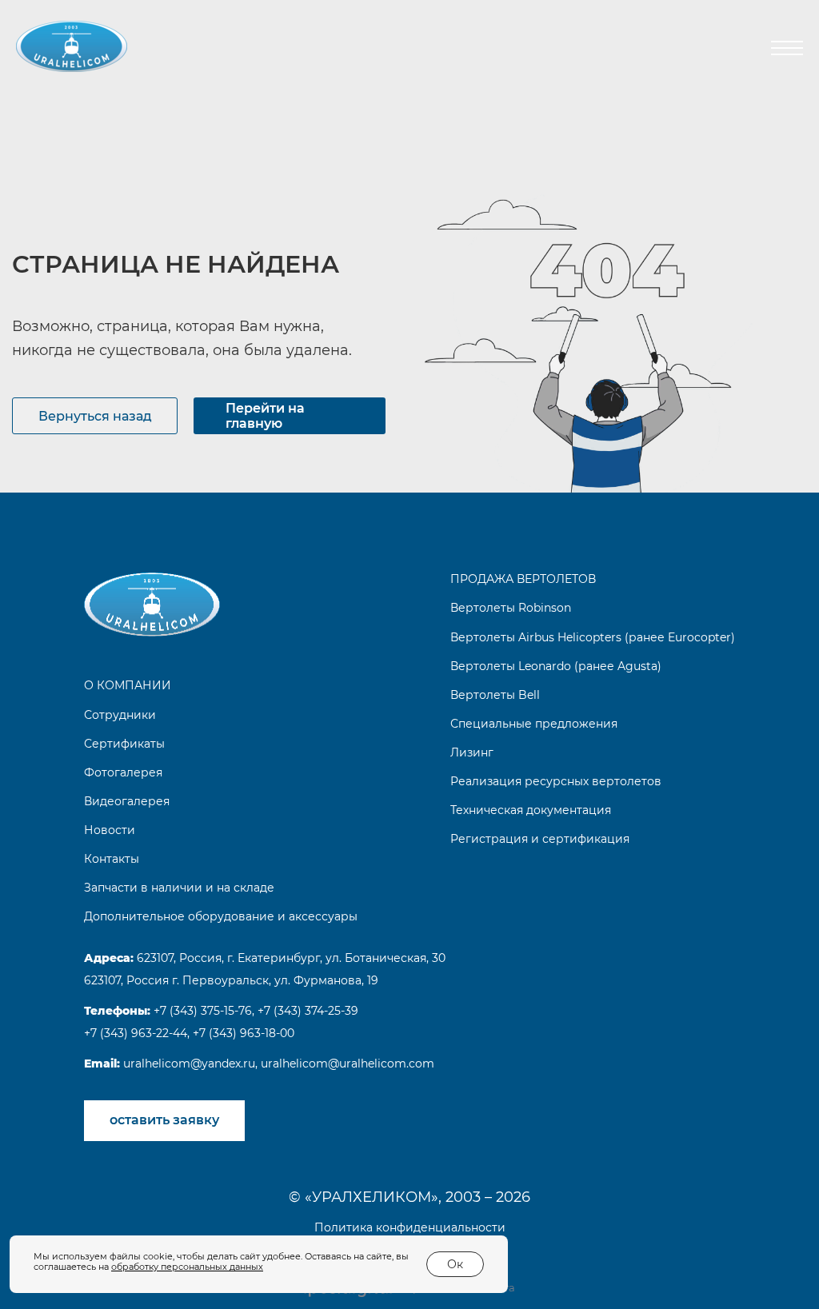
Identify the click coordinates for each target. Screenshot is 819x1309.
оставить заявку (164, 1119)
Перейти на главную (265, 416)
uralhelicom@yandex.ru (187, 1063)
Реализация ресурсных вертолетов (555, 781)
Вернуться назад (95, 416)
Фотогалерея (123, 772)
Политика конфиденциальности (409, 1227)
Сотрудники (120, 715)
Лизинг (471, 752)
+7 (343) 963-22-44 (135, 1033)
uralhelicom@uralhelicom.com (347, 1063)
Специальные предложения (533, 723)
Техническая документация (530, 810)
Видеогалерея (127, 801)
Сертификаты (124, 743)
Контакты (111, 859)
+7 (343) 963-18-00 (243, 1033)
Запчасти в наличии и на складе (179, 887)
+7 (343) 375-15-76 (201, 1011)
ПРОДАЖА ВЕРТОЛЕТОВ (523, 579)
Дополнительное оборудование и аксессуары (221, 916)
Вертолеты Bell (495, 695)
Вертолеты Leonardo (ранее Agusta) (555, 666)
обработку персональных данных (187, 1266)
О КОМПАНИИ (127, 685)
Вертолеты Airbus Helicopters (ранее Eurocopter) (592, 637)
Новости (109, 830)
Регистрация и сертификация (539, 839)
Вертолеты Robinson (510, 608)
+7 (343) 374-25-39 (308, 1011)
